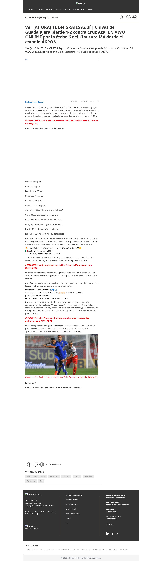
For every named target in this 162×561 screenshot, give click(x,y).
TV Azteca (31, 481)
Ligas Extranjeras (35, 17)
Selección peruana (72, 514)
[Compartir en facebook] (122, 17)
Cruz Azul (54, 476)
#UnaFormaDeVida (74, 292)
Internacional (79, 10)
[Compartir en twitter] (128, 17)
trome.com (85, 549)
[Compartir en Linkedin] (134, 17)
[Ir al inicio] (81, 3)
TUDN (77, 476)
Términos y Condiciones (32, 512)
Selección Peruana (62, 10)
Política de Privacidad (48, 512)
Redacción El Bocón (34, 102)
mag (126, 549)
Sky (41, 481)
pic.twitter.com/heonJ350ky (40, 251)
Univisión (88, 476)
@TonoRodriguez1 (70, 248)
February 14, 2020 (52, 253)
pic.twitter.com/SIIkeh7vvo (37, 295)
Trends (90, 10)
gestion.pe (62, 549)
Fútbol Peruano (45, 10)
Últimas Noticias (72, 500)
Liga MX (66, 476)
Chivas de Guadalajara (36, 476)
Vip (97, 10)
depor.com (74, 549)
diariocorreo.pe (99, 549)
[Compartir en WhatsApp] (41, 464)
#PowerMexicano (50, 248)
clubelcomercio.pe (48, 549)
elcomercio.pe (31, 549)
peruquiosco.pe (115, 549)
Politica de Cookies (31, 514)
